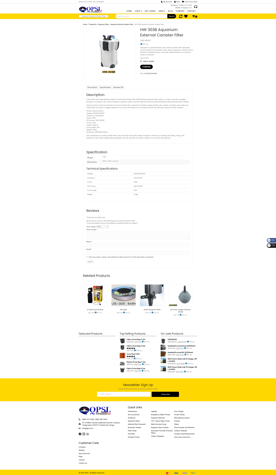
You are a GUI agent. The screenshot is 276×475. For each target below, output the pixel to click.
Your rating (91, 227)
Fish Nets (131, 434)
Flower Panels (179, 415)
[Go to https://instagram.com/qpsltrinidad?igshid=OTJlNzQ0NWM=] (83, 434)
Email (89, 249)
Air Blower (131, 418)
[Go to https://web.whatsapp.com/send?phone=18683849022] (87, 434)
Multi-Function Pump (158, 424)
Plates (176, 424)
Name (89, 242)
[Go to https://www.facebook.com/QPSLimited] (80, 434)
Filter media (132, 431)
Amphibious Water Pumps (160, 415)
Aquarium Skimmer (158, 418)
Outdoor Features (180, 431)
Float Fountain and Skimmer (184, 427)
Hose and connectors (182, 437)
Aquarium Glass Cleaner (160, 427)
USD (271, 240)
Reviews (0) (118, 87)
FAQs (81, 457)
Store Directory (84, 453)
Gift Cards (150, 11)
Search (172, 16)
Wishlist (81, 450)
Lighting (154, 411)
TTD (271, 245)
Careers (180, 11)
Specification (105, 87)
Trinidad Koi (93, 24)
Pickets (177, 421)
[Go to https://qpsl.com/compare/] (181, 16)
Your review (92, 230)
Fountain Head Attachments (184, 434)
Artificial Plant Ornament (137, 424)
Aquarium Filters (103, 24)
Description (92, 87)
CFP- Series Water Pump (160, 421)
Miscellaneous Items (182, 418)
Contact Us (83, 463)
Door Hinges (178, 411)
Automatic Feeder (134, 427)
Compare (146, 67)
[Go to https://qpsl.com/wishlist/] (186, 16)
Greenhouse (132, 411)
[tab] (92, 87)
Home (129, 11)
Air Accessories (134, 415)
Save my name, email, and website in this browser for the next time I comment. (121, 257)
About (162, 11)
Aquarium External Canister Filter (122, 24)
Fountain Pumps (134, 437)
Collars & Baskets (157, 436)
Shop (137, 11)
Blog (170, 11)
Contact (191, 11)
